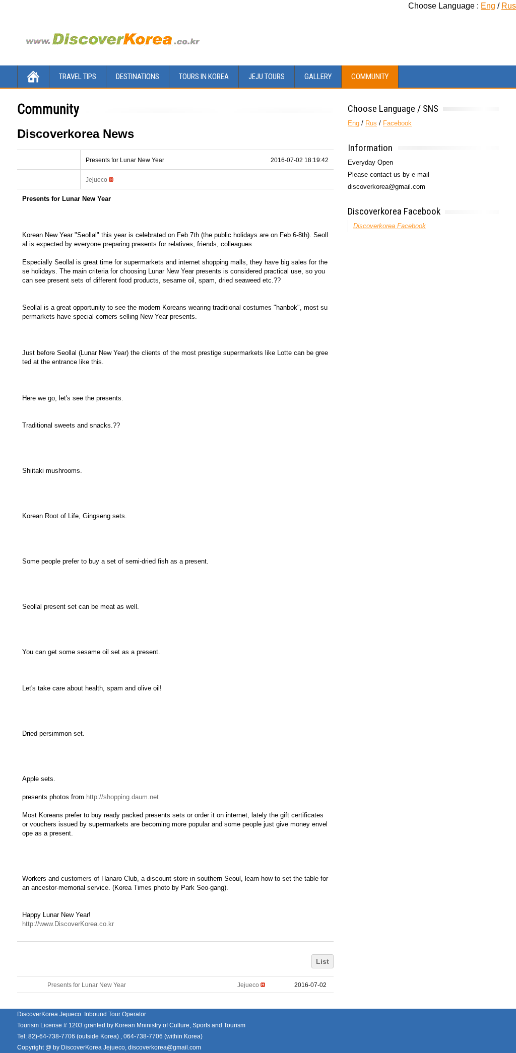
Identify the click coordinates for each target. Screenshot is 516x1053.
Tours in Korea (204, 76)
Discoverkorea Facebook (394, 211)
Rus (508, 6)
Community (370, 76)
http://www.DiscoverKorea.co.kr (68, 924)
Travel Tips (77, 76)
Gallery (318, 76)
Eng (488, 6)
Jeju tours (266, 76)
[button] (96, 179)
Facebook (397, 123)
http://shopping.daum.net (122, 797)
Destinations (137, 76)
